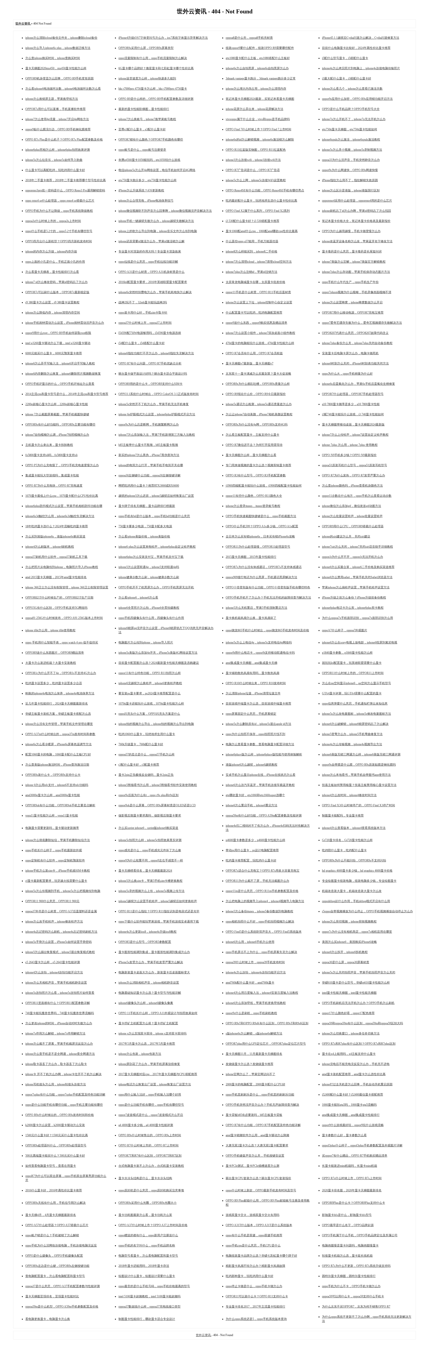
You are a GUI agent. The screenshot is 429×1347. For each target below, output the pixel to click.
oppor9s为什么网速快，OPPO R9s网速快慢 (350, 170)
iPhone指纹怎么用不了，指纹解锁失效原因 (350, 180)
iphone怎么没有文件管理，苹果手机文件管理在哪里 (59, 724)
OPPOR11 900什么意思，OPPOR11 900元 (52, 901)
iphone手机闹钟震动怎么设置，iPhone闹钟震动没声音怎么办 (64, 322)
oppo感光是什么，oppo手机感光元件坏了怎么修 (149, 850)
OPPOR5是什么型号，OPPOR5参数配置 (144, 942)
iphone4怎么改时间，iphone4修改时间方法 (349, 795)
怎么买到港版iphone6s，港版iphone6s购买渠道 (55, 536)
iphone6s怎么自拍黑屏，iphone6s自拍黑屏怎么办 (257, 68)
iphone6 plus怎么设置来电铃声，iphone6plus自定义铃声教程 (157, 546)
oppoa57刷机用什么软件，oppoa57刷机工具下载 (56, 557)
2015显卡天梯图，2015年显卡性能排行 (251, 557)
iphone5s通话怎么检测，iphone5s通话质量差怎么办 (259, 404)
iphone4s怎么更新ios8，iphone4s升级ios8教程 (147, 931)
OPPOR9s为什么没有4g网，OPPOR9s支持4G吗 (256, 424)
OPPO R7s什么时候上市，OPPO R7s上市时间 (352, 1178)
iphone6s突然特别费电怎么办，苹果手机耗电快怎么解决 (155, 292)
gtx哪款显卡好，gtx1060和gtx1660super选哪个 (255, 795)
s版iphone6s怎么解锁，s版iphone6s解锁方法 (254, 1033)
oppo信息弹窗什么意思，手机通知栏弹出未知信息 (355, 703)
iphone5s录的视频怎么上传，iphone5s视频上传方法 (151, 891)
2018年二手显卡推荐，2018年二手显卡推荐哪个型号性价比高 (65, 180)
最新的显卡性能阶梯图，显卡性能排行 (143, 109)
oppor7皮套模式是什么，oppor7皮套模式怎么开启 (150, 1115)
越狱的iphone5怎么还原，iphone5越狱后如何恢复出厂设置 (156, 495)
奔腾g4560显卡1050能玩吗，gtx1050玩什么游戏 (149, 160)
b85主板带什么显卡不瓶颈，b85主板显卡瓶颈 (148, 445)
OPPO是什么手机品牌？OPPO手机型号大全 (351, 109)
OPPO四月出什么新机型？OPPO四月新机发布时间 (58, 241)
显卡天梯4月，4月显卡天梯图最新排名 (50, 1215)
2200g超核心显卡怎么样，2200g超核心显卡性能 (56, 404)
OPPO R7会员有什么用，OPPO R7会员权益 (254, 353)
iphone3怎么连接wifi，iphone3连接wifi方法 (253, 160)
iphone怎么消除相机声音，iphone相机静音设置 (148, 982)
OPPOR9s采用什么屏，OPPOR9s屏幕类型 (146, 48)
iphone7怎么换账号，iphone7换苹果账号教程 (147, 119)
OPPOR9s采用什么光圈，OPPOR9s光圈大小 (147, 1203)
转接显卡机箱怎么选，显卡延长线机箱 (347, 1255)
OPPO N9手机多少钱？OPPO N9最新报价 (349, 455)
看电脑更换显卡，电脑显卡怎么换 (47, 1319)
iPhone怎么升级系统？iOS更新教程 (141, 190)
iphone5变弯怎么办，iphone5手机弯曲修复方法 (352, 734)
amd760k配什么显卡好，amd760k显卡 (250, 982)
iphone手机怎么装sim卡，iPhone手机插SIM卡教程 (57, 870)
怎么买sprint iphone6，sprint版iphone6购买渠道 (148, 828)
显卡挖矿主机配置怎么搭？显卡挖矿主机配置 (148, 1023)
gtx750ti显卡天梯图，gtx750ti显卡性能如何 (349, 129)
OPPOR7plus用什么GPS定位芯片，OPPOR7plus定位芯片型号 (266, 1043)
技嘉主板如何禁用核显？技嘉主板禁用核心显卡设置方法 (359, 785)
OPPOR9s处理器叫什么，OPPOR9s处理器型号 (55, 1145)
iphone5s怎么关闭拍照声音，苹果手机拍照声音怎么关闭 (358, 972)
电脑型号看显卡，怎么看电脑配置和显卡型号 (148, 1255)
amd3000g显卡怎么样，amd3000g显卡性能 (52, 795)
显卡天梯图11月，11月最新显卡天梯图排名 (254, 1054)
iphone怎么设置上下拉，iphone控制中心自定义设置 (259, 302)
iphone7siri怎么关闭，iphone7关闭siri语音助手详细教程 (357, 546)
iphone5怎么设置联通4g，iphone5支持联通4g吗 (148, 567)
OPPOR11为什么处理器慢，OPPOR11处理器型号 (258, 546)
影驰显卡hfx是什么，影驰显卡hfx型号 (347, 1215)
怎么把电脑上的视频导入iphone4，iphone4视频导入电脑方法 (265, 901)
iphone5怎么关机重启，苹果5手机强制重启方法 (256, 607)
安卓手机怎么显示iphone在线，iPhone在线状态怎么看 (260, 775)
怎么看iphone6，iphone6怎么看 (138, 597)
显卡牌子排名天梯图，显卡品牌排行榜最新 (146, 506)
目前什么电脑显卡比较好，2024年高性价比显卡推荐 (356, 48)
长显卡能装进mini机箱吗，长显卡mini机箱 (349, 1166)
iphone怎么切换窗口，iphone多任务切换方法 (351, 1033)
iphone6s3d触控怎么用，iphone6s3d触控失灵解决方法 (59, 516)
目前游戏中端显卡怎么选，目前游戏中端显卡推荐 (258, 703)
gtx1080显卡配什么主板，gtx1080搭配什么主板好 (258, 58)
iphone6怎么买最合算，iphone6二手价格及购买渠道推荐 (358, 567)
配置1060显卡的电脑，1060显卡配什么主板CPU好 (58, 754)
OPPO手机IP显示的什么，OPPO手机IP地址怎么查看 (59, 384)
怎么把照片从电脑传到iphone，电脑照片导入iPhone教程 (61, 567)
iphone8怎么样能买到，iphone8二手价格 (251, 251)
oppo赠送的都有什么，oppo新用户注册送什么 (148, 1235)
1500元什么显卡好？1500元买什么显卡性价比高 (56, 1135)
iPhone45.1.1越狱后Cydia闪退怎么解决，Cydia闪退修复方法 (360, 37)
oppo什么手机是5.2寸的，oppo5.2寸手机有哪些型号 (58, 231)
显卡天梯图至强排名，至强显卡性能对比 (52, 1296)
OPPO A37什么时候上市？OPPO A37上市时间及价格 (152, 1225)
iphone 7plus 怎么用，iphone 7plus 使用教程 (350, 445)
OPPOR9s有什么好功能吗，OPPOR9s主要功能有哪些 (60, 424)
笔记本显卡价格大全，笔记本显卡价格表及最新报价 (356, 221)
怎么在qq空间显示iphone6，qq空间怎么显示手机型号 (356, 683)
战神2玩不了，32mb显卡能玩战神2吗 (142, 302)
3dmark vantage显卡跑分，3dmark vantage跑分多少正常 (261, 78)
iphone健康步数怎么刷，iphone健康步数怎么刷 (148, 577)
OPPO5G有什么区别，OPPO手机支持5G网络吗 (56, 607)
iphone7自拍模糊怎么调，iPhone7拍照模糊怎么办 (57, 434)
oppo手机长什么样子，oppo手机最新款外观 (53, 850)
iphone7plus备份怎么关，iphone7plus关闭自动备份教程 (357, 343)
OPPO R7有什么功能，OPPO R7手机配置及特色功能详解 (263, 1125)
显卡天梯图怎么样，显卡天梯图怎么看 (251, 455)
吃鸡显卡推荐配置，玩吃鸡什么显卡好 (251, 860)
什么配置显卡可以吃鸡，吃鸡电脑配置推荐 (254, 312)
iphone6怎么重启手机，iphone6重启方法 (251, 805)
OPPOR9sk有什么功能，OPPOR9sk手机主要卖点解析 (60, 805)
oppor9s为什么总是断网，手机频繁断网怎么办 (148, 424)
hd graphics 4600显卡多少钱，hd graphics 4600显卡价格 (357, 870)
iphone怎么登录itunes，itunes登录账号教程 (253, 506)
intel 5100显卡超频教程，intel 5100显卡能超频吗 (149, 1296)
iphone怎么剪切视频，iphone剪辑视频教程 (349, 921)
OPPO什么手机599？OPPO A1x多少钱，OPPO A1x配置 (262, 526)
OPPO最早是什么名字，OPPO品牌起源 (348, 1225)
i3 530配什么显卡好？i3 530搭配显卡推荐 (252, 221)
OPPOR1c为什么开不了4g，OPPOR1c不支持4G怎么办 (60, 673)
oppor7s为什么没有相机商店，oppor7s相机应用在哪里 (357, 931)
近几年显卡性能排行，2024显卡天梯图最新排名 (56, 703)
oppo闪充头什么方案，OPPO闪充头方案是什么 (149, 713)
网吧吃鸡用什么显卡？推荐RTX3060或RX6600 (148, 485)
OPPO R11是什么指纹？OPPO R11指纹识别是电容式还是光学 (158, 911)
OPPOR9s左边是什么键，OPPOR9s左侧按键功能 (57, 1266)
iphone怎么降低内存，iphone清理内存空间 (52, 312)
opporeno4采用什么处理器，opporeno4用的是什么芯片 (357, 200)
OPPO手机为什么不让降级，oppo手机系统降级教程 (59, 211)
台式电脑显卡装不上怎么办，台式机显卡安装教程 (151, 1166)
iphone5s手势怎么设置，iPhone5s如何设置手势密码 (58, 942)
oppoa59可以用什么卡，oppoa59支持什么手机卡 (353, 1296)
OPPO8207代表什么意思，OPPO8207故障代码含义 (355, 333)
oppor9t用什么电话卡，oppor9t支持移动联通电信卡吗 (260, 652)
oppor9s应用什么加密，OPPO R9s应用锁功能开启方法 (357, 99)
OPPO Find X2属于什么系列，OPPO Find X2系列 (258, 211)
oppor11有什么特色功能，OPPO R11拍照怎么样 (149, 673)
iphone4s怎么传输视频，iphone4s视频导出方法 (352, 744)
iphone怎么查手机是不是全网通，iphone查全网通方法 (60, 1054)
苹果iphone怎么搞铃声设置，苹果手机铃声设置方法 (356, 587)
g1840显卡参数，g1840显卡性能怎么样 (347, 652)
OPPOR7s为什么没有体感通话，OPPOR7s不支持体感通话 (264, 567)
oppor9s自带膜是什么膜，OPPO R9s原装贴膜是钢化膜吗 (359, 764)
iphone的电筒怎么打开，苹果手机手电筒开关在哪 (150, 465)
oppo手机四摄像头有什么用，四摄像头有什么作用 (151, 618)
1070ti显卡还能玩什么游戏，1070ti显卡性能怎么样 (151, 703)
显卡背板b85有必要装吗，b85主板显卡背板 (254, 1115)
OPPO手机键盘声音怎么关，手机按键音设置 (255, 1155)
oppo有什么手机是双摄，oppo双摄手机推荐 (254, 1235)
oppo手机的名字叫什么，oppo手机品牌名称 (146, 1245)
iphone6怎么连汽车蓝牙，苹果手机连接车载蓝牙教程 (260, 785)
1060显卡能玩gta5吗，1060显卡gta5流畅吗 (349, 1104)
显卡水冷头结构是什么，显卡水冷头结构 (145, 1178)
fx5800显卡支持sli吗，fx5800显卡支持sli (51, 455)
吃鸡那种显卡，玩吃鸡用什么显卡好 (249, 1276)
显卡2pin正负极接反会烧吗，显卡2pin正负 (146, 775)
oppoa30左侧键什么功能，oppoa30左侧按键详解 (149, 475)
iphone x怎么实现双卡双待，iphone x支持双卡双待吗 (152, 1033)
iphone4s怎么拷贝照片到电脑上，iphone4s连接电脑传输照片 (361, 68)
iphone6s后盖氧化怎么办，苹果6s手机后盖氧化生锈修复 (358, 384)
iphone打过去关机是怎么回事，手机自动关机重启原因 (357, 1084)
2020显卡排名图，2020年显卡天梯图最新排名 (352, 1190)
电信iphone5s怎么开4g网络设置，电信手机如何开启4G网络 (156, 170)
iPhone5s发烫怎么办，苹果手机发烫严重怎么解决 (150, 962)
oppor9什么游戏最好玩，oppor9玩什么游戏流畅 (353, 1125)
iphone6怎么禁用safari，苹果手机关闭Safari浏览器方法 (357, 577)
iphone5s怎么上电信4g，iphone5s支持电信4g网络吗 (259, 642)
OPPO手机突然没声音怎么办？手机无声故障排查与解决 (262, 1104)
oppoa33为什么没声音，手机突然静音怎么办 (351, 160)
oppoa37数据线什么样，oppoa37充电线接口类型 (149, 1306)
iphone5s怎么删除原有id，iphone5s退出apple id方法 (258, 724)
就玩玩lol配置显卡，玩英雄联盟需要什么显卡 (352, 663)
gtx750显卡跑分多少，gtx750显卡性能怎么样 (147, 180)
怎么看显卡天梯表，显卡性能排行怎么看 (52, 272)
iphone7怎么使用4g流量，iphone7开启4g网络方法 (57, 119)
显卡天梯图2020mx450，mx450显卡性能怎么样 (55, 68)
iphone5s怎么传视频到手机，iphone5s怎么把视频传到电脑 (62, 891)
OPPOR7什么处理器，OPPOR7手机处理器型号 (353, 394)
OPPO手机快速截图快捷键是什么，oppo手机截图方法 (261, 516)
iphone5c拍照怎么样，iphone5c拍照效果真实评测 (149, 840)
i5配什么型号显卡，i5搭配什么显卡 (345, 58)
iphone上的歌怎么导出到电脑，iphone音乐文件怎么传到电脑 (157, 231)
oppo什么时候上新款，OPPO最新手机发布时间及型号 (261, 1190)
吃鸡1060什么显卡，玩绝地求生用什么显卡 (146, 734)
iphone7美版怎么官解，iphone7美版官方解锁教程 (354, 261)
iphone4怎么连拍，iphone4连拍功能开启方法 (54, 972)
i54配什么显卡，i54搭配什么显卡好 (141, 343)
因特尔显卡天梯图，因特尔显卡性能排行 (349, 1276)
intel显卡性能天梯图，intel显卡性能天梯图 (349, 992)
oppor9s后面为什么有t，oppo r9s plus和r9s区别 (148, 795)
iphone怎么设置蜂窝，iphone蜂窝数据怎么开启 (352, 302)
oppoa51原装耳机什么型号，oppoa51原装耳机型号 (354, 465)
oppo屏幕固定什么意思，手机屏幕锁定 (251, 713)
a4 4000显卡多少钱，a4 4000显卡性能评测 (145, 1125)
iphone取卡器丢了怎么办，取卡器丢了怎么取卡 (56, 1064)
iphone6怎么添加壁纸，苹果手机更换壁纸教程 (256, 1003)
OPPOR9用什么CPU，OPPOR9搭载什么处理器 (353, 526)
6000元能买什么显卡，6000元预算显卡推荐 (53, 353)
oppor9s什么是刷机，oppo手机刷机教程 (251, 1013)
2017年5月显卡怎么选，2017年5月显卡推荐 (146, 1043)
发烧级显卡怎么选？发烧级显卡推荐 (249, 1064)
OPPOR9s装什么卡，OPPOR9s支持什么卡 (52, 775)
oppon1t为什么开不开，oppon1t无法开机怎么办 (352, 557)
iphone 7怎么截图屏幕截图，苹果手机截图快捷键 (57, 414)
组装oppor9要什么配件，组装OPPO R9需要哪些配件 (260, 48)
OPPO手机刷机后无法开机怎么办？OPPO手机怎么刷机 (358, 1003)
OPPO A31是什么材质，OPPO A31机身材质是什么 (151, 272)
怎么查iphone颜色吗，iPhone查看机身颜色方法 (352, 485)
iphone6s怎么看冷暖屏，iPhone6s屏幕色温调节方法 (58, 744)
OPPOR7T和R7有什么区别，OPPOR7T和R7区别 (149, 1155)
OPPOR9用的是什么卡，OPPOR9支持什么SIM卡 (150, 384)
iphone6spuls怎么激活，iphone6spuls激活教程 (351, 139)
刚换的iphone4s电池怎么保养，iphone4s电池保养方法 (59, 693)
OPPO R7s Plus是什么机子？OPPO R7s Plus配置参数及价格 (64, 139)
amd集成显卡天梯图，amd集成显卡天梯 (251, 663)
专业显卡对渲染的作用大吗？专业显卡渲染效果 (149, 251)
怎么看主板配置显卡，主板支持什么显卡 (252, 434)
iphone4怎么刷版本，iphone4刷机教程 (49, 546)
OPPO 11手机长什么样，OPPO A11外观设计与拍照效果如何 (157, 1013)
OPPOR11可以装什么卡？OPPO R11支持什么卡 (257, 1296)
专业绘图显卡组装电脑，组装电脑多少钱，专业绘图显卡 (359, 881)
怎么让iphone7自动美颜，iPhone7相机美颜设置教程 (259, 414)
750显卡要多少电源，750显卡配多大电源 (145, 526)
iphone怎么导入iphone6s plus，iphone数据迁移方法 (57, 48)
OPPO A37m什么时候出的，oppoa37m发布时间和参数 (60, 734)
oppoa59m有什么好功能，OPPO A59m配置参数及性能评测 (264, 815)
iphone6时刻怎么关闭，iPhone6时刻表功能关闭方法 (355, 363)
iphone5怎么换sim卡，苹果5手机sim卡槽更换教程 (150, 881)
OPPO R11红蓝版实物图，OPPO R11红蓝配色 (256, 149)
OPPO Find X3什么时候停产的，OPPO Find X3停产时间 (358, 805)
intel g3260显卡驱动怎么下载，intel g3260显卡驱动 (57, 343)
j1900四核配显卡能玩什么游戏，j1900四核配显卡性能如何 (264, 485)
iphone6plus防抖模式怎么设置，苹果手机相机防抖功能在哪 (63, 506)
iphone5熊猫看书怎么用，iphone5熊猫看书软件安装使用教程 (157, 785)
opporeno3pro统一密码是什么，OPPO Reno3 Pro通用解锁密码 (65, 190)
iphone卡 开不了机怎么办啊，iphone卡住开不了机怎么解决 (63, 1074)
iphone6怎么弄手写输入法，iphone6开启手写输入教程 (60, 363)
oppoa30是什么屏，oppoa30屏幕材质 (345, 962)
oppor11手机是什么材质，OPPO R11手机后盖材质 (258, 292)
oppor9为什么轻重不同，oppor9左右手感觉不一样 (150, 860)
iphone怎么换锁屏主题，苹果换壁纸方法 (51, 99)
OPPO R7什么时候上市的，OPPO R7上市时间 (148, 1145)
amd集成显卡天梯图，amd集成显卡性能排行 (351, 1115)
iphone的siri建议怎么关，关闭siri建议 (346, 536)
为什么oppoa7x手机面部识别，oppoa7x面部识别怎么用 (357, 618)
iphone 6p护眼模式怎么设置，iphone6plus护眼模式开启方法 (156, 414)
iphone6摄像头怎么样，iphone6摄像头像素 (145, 1003)
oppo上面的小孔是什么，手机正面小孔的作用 (55, 261)
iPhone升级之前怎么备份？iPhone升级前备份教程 (354, 597)
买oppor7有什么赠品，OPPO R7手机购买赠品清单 (354, 1155)
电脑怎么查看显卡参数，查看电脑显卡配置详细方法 (260, 744)
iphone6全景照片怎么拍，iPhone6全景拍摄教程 (148, 607)
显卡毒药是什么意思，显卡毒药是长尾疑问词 (352, 251)
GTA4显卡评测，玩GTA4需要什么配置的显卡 (352, 693)
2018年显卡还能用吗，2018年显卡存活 (143, 1266)
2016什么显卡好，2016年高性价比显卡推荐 (53, 1190)
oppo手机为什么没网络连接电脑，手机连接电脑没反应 (61, 1245)
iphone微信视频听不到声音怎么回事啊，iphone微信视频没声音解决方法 (165, 211)
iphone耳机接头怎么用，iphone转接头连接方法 (55, 1084)
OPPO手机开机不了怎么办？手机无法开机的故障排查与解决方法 (268, 597)
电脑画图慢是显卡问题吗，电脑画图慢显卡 (350, 1245)
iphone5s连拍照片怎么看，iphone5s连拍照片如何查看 (59, 992)
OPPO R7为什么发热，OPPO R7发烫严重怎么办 (353, 475)
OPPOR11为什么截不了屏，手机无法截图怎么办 (257, 881)
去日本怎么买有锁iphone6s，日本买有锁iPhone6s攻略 (260, 536)
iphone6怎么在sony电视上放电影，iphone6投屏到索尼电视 (359, 642)
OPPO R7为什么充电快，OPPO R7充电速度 (53, 485)
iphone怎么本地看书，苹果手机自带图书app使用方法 (356, 775)
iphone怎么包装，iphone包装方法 (139, 1054)
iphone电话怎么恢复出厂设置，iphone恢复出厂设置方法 (154, 1084)
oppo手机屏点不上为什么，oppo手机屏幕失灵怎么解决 (261, 952)
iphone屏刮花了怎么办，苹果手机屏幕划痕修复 (149, 1064)
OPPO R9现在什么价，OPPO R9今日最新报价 (256, 394)
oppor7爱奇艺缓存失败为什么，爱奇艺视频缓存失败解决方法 (362, 322)
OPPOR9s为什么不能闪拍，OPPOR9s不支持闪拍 (354, 860)
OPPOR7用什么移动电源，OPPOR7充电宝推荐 (353, 312)
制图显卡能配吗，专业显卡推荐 (343, 815)
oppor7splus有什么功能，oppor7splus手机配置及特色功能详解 (65, 1094)
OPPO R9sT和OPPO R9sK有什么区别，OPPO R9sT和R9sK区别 (267, 1023)
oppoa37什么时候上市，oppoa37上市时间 (145, 322)
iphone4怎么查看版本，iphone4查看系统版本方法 (354, 828)
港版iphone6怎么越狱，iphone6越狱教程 (251, 764)
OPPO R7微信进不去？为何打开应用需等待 (254, 445)
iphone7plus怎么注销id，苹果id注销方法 (251, 272)
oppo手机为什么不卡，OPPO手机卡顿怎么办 (351, 1286)
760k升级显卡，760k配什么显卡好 (140, 744)
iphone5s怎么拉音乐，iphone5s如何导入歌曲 (53, 160)
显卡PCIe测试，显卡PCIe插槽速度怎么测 (252, 1166)
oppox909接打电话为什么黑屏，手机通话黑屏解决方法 (261, 577)
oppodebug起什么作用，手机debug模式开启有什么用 (356, 901)
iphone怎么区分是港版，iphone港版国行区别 (351, 190)
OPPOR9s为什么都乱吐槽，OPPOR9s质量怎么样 (258, 384)
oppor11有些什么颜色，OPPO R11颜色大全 (254, 495)
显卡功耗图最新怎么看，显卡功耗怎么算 (145, 1215)
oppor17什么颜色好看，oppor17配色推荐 (348, 1013)
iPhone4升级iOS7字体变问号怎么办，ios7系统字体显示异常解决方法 (163, 37)
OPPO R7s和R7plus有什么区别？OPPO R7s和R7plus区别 (358, 1043)
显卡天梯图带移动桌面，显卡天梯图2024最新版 (353, 424)
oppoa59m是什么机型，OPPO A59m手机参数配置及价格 (61, 1306)
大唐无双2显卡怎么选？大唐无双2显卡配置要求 (257, 1145)
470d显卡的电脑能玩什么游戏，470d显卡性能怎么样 (260, 343)
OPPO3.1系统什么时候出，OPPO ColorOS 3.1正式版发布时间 (158, 394)
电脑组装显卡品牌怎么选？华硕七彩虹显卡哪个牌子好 (261, 1255)
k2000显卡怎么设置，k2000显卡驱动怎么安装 (55, 1125)
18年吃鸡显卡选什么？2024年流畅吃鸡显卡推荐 (56, 526)
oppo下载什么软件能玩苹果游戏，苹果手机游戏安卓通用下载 (158, 921)
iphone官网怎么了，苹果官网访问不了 (250, 1074)
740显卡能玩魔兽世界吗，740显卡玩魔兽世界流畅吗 (59, 1013)
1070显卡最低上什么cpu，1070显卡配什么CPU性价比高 (61, 495)
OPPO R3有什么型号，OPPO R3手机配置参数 (256, 475)
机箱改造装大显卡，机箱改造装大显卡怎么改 (352, 891)
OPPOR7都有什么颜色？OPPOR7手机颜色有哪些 (150, 139)
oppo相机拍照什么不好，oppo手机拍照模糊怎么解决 (260, 921)
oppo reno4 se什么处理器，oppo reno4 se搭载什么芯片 (59, 200)
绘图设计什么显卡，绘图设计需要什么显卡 (146, 1276)
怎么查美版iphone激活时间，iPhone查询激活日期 (57, 764)
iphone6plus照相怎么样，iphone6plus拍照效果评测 (57, 149)
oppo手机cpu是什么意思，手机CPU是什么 (253, 1245)
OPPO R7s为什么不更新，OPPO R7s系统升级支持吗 (356, 1266)
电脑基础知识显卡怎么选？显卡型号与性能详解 (149, 992)
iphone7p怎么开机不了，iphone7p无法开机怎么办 (354, 119)
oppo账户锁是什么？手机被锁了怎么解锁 (52, 1235)
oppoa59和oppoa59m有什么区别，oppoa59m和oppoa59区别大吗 (362, 1023)
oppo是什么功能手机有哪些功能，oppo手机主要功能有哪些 (64, 1104)
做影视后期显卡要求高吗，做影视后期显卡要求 (149, 815)
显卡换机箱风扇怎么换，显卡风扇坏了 (251, 618)
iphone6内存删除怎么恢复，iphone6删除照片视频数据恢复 (63, 373)
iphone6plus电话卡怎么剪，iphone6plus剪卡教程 (353, 607)
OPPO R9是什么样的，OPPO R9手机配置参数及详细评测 (155, 99)
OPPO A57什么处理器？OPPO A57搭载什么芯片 (56, 1225)
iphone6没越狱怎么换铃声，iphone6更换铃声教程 (150, 683)
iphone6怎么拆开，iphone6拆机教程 (345, 952)
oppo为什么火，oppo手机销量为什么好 (347, 373)
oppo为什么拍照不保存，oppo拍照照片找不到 (255, 734)
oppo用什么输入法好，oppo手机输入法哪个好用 (149, 1094)
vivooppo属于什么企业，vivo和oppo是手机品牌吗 (258, 119)
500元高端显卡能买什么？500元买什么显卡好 (55, 1155)
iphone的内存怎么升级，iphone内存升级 (51, 251)
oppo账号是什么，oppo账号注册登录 (142, 149)
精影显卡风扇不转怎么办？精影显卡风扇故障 (255, 1266)
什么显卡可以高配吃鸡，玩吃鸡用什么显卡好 (55, 170)
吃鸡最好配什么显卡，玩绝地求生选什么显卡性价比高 (261, 200)
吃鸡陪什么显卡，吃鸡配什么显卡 (344, 850)
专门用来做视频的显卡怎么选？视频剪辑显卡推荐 (258, 465)
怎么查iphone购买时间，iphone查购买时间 (52, 58)
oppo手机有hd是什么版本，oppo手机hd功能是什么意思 (154, 516)
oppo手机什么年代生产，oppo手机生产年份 (350, 282)
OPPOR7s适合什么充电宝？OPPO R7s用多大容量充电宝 (262, 870)
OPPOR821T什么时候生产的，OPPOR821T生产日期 (59, 597)
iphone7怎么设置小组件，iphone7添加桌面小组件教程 (260, 333)
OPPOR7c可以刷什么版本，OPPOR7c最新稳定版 (57, 292)
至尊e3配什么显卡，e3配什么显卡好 (142, 129)
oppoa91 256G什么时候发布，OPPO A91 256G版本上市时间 (64, 618)
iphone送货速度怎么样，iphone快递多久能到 (147, 78)
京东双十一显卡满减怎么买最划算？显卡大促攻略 (258, 373)
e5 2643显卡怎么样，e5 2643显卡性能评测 (52, 962)
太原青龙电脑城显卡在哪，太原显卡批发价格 (255, 282)
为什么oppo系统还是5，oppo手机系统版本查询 (256, 1319)
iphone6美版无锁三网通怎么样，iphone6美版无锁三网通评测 (361, 754)
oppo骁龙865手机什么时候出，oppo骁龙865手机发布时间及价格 (267, 630)
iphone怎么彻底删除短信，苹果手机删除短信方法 (57, 840)
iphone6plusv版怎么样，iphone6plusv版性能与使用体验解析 (264, 754)
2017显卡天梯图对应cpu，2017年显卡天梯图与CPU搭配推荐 (157, 1074)
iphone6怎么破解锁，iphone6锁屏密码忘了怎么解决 (355, 724)
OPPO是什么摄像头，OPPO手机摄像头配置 (54, 1255)
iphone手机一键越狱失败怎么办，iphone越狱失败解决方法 (156, 221)
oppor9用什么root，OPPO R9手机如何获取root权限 (58, 333)
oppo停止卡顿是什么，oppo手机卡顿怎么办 (254, 1286)
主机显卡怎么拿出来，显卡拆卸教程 (49, 445)
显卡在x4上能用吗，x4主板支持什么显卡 (349, 1054)
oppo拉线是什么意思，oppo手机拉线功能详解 (148, 261)
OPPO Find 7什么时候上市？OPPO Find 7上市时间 (258, 129)
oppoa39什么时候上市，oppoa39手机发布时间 (255, 962)
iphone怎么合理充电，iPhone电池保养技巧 (145, 200)
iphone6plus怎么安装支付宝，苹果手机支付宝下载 (150, 557)
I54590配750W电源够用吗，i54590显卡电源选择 (149, 333)
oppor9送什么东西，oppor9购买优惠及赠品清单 (256, 322)
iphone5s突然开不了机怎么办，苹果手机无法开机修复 (153, 404)
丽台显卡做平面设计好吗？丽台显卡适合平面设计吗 (152, 373)
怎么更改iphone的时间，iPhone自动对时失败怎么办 (58, 1023)
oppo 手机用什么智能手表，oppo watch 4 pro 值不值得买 (61, 642)
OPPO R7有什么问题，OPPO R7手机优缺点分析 (149, 363)
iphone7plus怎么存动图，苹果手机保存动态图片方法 (356, 272)
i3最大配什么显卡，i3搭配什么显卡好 (346, 78)
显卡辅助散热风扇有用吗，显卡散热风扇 (252, 673)
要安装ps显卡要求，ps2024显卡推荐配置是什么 (149, 693)
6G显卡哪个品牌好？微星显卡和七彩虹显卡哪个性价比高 (156, 68)
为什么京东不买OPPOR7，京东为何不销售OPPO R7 (356, 1306)
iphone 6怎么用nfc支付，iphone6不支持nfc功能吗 (56, 785)
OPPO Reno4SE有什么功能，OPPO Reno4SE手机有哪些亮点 (265, 190)
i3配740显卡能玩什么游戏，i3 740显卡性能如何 (353, 414)
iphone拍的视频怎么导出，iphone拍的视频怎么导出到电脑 (156, 724)
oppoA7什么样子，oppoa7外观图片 (344, 630)
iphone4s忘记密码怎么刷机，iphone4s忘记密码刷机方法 (61, 931)
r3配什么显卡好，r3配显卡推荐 (138, 764)
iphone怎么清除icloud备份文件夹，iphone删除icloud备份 (61, 37)
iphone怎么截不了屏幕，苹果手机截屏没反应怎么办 (59, 1043)
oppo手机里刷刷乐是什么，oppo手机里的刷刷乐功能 (260, 1094)
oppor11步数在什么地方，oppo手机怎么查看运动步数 (357, 495)
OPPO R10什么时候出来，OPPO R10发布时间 (256, 683)
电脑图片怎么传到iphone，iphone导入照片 (145, 642)
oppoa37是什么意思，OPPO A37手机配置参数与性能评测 (62, 1286)
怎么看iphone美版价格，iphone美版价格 (144, 536)
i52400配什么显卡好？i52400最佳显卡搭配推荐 (352, 1094)
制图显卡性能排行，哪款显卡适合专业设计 (146, 1319)
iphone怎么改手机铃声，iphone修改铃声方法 (54, 921)
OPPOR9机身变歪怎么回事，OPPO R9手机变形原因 (59, 78)
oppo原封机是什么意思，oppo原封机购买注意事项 (151, 1190)
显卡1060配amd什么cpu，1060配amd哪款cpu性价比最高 (262, 231)
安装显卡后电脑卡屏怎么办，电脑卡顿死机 (350, 353)
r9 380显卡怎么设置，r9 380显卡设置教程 (52, 302)
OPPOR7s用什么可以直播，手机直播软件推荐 (55, 109)
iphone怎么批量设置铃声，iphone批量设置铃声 (352, 516)
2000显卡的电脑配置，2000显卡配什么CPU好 (255, 1084)
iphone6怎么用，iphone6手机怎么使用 (250, 942)
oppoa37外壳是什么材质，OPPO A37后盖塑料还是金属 (61, 911)
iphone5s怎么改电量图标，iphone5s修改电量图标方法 (356, 713)
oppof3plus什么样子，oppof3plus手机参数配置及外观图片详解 (362, 1145)
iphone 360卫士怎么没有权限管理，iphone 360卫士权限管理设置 (66, 587)
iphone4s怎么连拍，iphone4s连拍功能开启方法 (256, 972)
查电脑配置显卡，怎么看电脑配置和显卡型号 (55, 1276)
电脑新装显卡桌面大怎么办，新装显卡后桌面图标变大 (154, 972)
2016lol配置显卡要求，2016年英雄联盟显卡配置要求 (152, 282)
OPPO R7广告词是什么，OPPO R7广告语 (253, 170)
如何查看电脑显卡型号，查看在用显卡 (50, 1166)
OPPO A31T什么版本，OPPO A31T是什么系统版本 (259, 1225)
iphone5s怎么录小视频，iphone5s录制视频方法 (352, 149)
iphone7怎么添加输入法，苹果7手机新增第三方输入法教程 (156, 434)
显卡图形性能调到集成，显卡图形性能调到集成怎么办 (154, 952)
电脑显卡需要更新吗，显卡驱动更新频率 (52, 828)
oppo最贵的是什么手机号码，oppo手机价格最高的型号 (154, 1286)
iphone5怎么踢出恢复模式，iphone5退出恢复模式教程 (60, 952)
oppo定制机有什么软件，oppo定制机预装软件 (55, 860)
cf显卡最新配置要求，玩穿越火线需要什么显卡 (56, 881)
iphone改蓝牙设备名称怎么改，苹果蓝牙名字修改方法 (357, 241)
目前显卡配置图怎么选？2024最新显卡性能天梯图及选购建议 (158, 663)
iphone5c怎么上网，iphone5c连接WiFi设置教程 (256, 180)
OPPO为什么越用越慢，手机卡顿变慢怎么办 (351, 231)
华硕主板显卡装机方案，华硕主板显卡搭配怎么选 (58, 713)
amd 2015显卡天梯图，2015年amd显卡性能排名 (56, 577)
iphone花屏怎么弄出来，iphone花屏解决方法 (254, 109)
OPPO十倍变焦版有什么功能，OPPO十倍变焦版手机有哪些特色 (268, 587)
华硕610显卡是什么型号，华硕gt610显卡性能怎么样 (356, 982)
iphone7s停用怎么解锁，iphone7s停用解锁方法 (55, 1033)
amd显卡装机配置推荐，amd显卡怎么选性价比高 (354, 1074)
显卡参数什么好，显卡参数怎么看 (344, 1135)
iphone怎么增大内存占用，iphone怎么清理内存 (256, 88)
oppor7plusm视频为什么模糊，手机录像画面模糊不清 (356, 292)
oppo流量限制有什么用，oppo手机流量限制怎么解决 (152, 58)
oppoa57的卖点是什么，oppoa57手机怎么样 (146, 754)
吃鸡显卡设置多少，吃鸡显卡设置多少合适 (53, 683)
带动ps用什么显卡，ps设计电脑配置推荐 (252, 850)
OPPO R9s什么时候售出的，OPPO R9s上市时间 (149, 1135)
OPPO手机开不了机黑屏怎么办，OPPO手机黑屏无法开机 (156, 587)
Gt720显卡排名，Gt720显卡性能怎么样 (347, 840)
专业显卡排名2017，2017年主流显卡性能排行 (255, 1306)
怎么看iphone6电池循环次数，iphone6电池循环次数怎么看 (63, 88)
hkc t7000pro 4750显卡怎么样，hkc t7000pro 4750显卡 (152, 88)
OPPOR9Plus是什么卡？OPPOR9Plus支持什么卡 (353, 1203)
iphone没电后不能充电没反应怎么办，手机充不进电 (356, 1064)
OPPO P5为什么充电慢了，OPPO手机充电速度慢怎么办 (62, 465)
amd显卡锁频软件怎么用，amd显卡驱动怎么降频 (257, 1135)
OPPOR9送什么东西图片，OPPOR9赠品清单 (54, 652)
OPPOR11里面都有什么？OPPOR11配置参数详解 (57, 1003)
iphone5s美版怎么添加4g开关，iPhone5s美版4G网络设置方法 (157, 652)
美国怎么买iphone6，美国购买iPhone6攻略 (349, 942)
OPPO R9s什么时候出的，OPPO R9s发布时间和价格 (59, 1115)
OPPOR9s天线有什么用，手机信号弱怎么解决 (55, 1203)
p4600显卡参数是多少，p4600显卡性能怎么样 (255, 840)
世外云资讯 (204, 1335)
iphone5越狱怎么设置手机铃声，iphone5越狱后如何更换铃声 (157, 901)
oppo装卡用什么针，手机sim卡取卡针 (142, 312)
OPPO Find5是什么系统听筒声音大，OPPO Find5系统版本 (264, 931)
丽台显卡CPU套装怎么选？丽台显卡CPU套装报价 (258, 1178)
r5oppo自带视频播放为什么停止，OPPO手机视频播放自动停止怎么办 (367, 911)
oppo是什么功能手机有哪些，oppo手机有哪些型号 (151, 1104)
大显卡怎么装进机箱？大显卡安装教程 (50, 663)
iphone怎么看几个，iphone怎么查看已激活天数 (352, 88)
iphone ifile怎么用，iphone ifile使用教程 (50, 630)
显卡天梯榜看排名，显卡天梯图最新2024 (145, 870)
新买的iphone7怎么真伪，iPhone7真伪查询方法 (148, 455)
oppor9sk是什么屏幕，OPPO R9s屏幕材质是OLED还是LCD (157, 805)
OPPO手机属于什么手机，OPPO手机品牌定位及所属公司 (359, 1235)
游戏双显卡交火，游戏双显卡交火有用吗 (252, 1215)
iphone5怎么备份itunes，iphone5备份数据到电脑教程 (259, 911)
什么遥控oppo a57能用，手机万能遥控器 (252, 241)
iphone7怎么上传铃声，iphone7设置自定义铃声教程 (355, 434)
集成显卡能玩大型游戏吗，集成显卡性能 (52, 475)
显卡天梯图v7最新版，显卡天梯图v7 (249, 363)
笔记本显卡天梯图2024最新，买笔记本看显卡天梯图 (260, 99)
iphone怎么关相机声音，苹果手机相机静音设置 (56, 982)
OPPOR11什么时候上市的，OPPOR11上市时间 (353, 673)
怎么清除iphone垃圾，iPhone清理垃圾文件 (253, 693)
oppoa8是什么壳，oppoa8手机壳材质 (249, 37)
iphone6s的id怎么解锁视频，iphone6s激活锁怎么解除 (260, 139)
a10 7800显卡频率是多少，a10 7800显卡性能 (351, 404)
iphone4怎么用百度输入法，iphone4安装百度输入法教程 (262, 992)
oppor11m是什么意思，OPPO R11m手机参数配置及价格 (262, 891)
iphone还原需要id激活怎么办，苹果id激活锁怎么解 (151, 241)
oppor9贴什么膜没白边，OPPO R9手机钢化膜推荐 (58, 129)
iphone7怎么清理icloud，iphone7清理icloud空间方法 (259, 261)
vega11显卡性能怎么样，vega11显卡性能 (51, 815)
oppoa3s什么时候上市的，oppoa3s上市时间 (53, 221)
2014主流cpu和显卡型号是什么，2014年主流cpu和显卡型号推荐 (66, 394)
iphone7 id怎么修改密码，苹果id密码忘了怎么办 (56, 282)
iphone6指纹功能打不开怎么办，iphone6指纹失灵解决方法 (156, 353)
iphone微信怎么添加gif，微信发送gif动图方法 (351, 506)
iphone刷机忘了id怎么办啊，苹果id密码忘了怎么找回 (356, 211)
